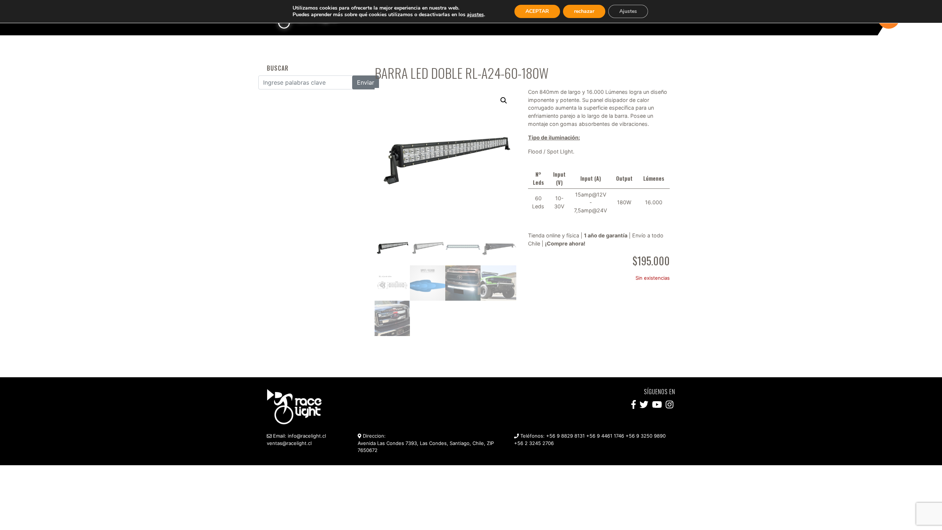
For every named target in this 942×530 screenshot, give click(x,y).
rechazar (584, 11)
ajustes (475, 14)
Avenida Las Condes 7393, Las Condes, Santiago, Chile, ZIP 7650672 (426, 446)
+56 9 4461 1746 (605, 436)
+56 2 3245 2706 (534, 443)
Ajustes (628, 11)
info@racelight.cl (307, 436)
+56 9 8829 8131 (565, 436)
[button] (503, 100)
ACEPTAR (537, 11)
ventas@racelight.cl (289, 443)
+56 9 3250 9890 (646, 436)
